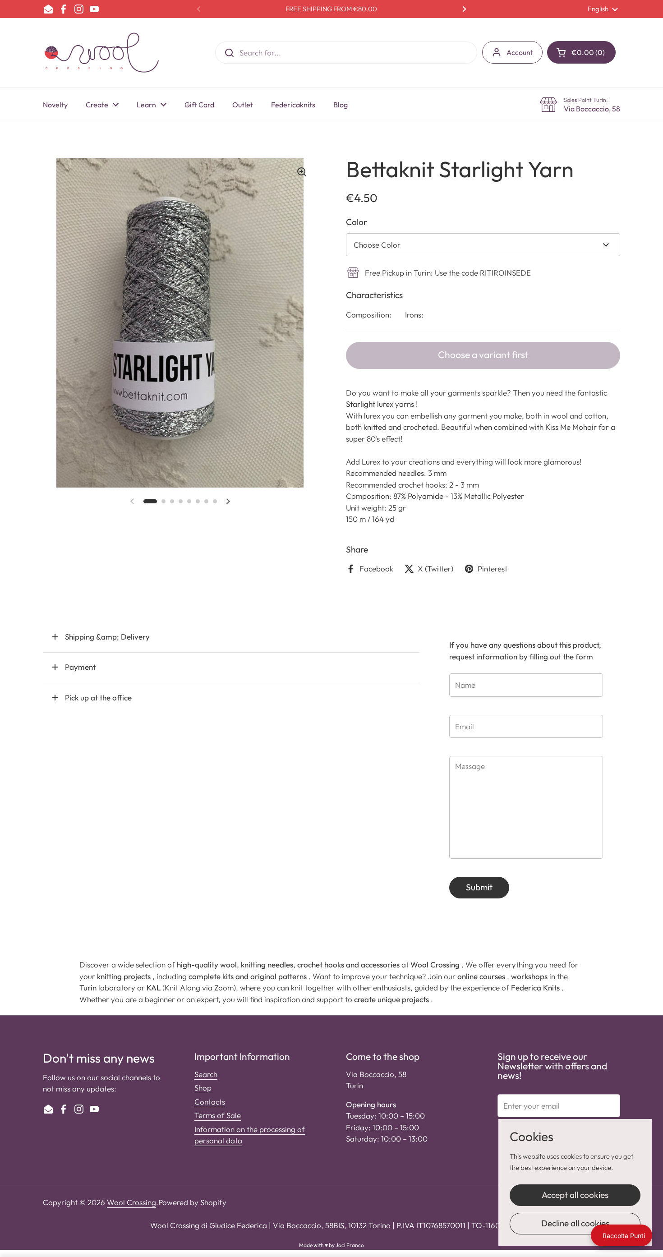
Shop (203, 1087)
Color (356, 221)
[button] (581, 52)
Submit (479, 887)
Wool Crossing (131, 1202)
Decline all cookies (575, 1223)
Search (205, 1074)
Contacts (209, 1101)
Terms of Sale (217, 1115)
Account (519, 52)
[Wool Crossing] (102, 53)
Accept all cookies (575, 1194)
